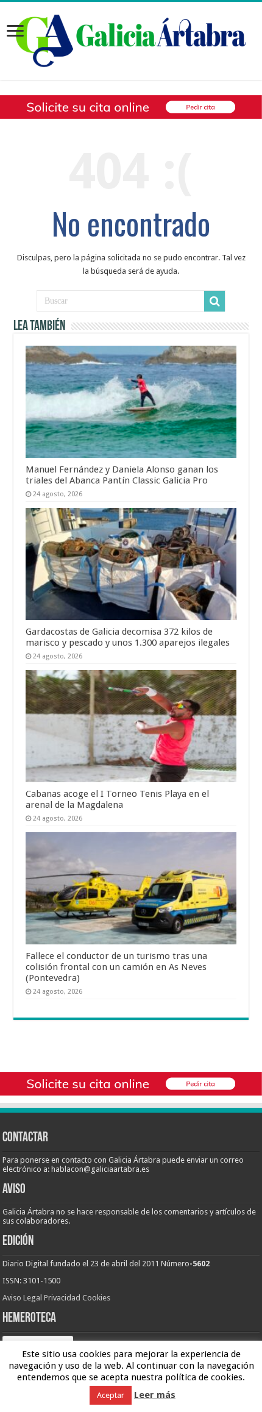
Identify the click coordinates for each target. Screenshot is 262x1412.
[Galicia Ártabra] (131, 38)
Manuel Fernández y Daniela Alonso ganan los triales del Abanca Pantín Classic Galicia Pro (122, 475)
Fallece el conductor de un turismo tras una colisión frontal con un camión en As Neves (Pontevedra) (116, 966)
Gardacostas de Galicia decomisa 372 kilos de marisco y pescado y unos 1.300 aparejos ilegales (128, 637)
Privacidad (62, 1297)
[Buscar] (214, 301)
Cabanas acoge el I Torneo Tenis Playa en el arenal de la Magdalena (117, 799)
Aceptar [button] (110, 1395)
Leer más (154, 1394)
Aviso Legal (22, 1297)
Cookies (96, 1297)
